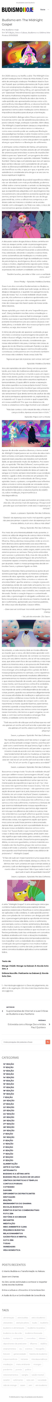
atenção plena (22, 1323)
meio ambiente (23, 1364)
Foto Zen (8, 1213)
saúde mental (38, 1375)
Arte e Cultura (21, 32)
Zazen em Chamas (10, 1277)
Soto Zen (8, 1240)
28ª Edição (8, 1127)
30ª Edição (8, 1137)
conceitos (31, 1338)
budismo (44, 1323)
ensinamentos (9, 1349)
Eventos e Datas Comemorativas (21, 1210)
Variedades (9, 1247)
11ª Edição (8, 1067)
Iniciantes (8, 1220)
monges (37, 1364)
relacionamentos (10, 1375)
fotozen (6, 1354)
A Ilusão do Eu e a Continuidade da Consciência (23, 1295)
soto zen (30, 1380)
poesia (19, 1369)
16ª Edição (10, 32)
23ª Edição (8, 1110)
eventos (28, 1349)
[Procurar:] (23, 1042)
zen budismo (41, 1385)
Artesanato (10, 1170)
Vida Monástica (11, 1250)
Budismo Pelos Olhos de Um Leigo (21, 1177)
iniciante (24, 1359)
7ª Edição (8, 1154)
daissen (42, 1338)
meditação (8, 1364)
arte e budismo (38, 1317)
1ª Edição (8, 1097)
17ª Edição (8, 1087)
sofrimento (18, 1380)
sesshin (6, 1380)
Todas (6, 1243)
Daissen (7, 1190)
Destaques (9, 1197)
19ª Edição (8, 1094)
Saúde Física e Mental (15, 1237)
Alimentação (10, 1164)
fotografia (40, 1349)
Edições (7, 1200)
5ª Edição (8, 1147)
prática (28, 1369)
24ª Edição (9, 1114)
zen (30, 1385)
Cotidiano (9, 1187)
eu (20, 1349)
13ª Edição (8, 1074)
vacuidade (42, 1380)
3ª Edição (8, 1140)
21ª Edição (8, 1104)
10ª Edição (8, 1064)
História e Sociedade (14, 1217)
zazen (22, 1385)
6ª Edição (8, 1150)
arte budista (23, 1317)
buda (34, 1323)
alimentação (8, 1317)
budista (6, 1338)
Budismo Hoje (12, 30)
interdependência (39, 1359)
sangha (25, 1375)
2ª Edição (8, 1134)
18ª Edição (8, 1091)
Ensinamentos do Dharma (17, 1203)
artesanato (8, 1323)
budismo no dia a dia (12, 1333)
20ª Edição (8, 1100)
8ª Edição (8, 1157)
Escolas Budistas (13, 1207)
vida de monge (10, 1385)
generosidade (20, 1354)
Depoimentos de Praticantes (19, 1193)
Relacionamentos (13, 1233)
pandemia (7, 1369)
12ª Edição (8, 1071)
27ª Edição (8, 1124)
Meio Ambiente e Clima (15, 1227)
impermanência (10, 1359)
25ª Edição (8, 1117)
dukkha (43, 1343)
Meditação (9, 1223)
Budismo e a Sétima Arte (39, 32)
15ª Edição (8, 1081)
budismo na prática (36, 1328)
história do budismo (38, 1354)
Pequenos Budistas (14, 1230)
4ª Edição (8, 1144)
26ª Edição (8, 1120)
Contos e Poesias (12, 1184)
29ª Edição (8, 1130)
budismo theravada (33, 1333)
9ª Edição (8, 1160)
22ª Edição (8, 1107)
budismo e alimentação (13, 1328)
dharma (33, 1343)
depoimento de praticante (15, 1343)
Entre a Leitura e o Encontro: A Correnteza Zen (23, 1290)
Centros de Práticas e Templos (20, 1180)
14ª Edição (8, 1077)
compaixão (18, 1338)
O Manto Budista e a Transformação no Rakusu (23, 1271)
